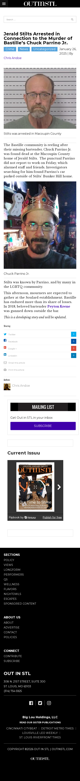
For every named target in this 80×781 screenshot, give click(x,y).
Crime (10, 49)
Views (8, 565)
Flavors (10, 589)
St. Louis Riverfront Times (40, 737)
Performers (14, 574)
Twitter (11, 334)
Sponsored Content (20, 603)
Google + (12, 348)
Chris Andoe (13, 58)
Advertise (12, 627)
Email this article (17, 363)
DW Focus (40, 3)
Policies (10, 637)
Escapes (10, 599)
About (8, 622)
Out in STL (40, 758)
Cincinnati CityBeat (21, 728)
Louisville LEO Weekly (40, 733)
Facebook (13, 341)
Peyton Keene (58, 306)
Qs (6, 579)
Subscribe (43, 426)
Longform (12, 569)
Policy (9, 560)
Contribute (13, 656)
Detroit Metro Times (57, 728)
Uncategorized (44, 49)
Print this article (16, 370)
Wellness (11, 584)
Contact (10, 632)
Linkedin (12, 355)
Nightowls (12, 594)
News (24, 49)
